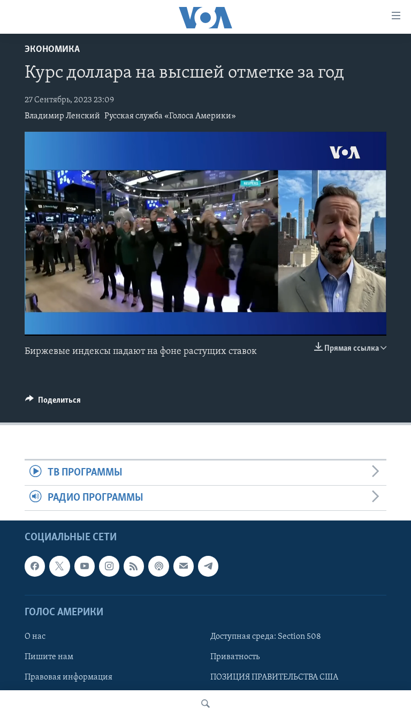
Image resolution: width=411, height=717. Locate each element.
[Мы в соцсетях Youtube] (84, 566)
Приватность (235, 657)
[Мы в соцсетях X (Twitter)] (59, 566)
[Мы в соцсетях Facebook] (35, 566)
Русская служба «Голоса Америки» (170, 116)
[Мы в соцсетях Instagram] (109, 566)
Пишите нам (49, 657)
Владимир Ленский (62, 116)
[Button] (53, 403)
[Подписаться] (183, 566)
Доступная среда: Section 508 (265, 636)
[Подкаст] (158, 566)
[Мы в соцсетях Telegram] (208, 566)
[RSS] (134, 566)
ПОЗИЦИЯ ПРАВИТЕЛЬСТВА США (274, 677)
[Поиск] (205, 703)
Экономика (52, 50)
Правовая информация (68, 677)
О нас (35, 636)
